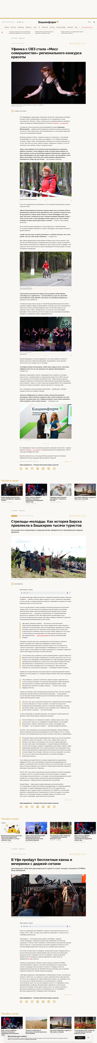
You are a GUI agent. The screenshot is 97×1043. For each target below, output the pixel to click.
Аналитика (70, 27)
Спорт (35, 27)
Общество (28, 27)
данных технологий (31, 1039)
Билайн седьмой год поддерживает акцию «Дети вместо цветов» (72, 32)
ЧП (39, 27)
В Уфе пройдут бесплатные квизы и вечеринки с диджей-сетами (44, 32)
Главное (6, 27)
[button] (71, 201)
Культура (52, 27)
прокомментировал (43, 635)
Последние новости (87, 27)
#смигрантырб (28, 461)
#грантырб (35, 461)
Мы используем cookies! (17, 1036)
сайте (31, 959)
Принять (80, 1037)
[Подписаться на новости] (54, 468)
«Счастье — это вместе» (60, 123)
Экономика (21, 27)
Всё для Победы (61, 27)
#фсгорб (22, 461)
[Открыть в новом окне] (21, 468)
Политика (13, 27)
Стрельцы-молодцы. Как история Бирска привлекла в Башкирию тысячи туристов (19, 32)
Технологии (45, 27)
